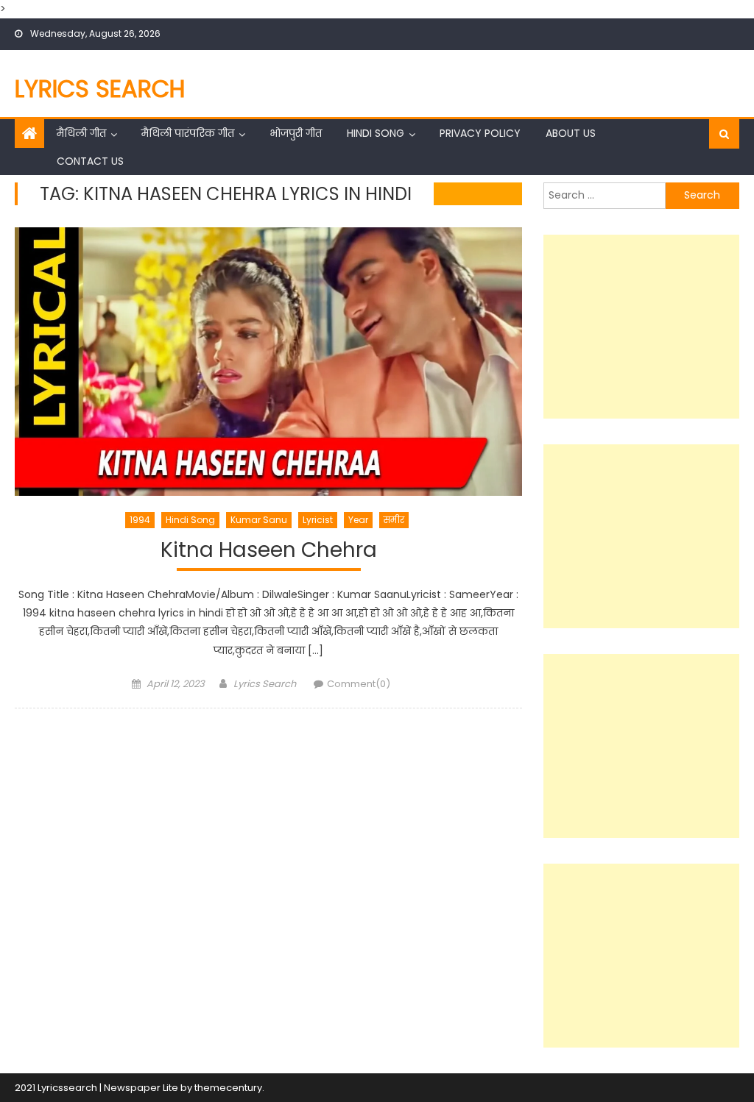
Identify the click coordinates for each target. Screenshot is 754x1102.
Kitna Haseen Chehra (269, 550)
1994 (140, 519)
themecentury (228, 1088)
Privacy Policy (480, 133)
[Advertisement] (641, 327)
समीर (394, 519)
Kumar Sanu (258, 519)
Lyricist (318, 519)
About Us (571, 133)
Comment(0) (358, 684)
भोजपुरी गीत (295, 133)
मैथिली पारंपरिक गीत (187, 133)
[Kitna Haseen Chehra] (268, 361)
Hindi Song (375, 133)
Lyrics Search (100, 88)
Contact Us (90, 161)
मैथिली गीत (81, 133)
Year (358, 519)
